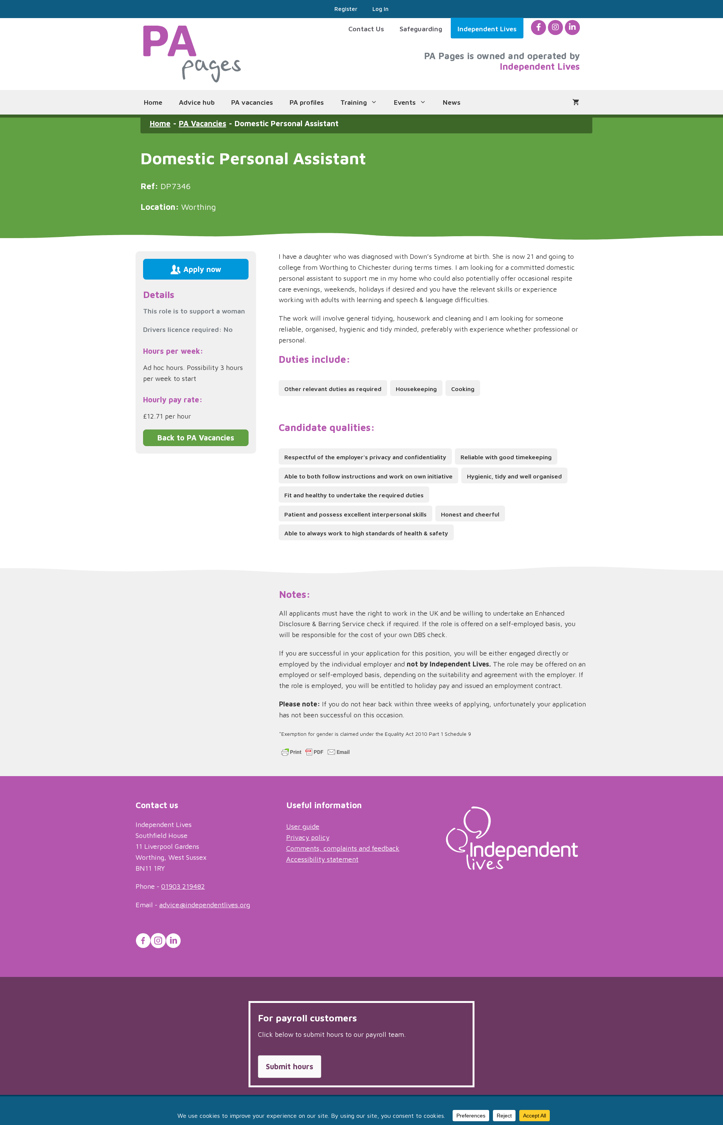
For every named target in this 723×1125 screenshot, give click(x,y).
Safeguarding (421, 29)
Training (353, 102)
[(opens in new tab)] (512, 867)
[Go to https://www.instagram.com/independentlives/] (158, 942)
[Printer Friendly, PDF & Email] (315, 755)
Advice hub (197, 102)
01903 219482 (183, 886)
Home (153, 102)
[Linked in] (572, 27)
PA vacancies (252, 102)
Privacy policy (307, 837)
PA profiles (307, 102)
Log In (380, 9)
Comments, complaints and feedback (343, 848)
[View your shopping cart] (575, 102)
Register (345, 9)
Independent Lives (487, 29)
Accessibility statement (322, 859)
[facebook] (538, 27)
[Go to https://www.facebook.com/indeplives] (143, 942)
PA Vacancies (202, 123)
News (452, 102)
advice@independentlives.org (204, 905)
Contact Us (366, 29)
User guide (302, 826)
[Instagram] (555, 27)
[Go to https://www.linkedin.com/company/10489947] (173, 942)
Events (405, 102)
